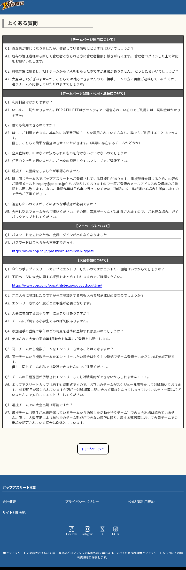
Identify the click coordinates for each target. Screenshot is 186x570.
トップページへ (93, 448)
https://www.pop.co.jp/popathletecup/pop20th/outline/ (57, 285)
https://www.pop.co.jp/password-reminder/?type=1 (53, 250)
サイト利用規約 (14, 512)
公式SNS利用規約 (141, 501)
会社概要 (9, 501)
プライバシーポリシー (82, 501)
